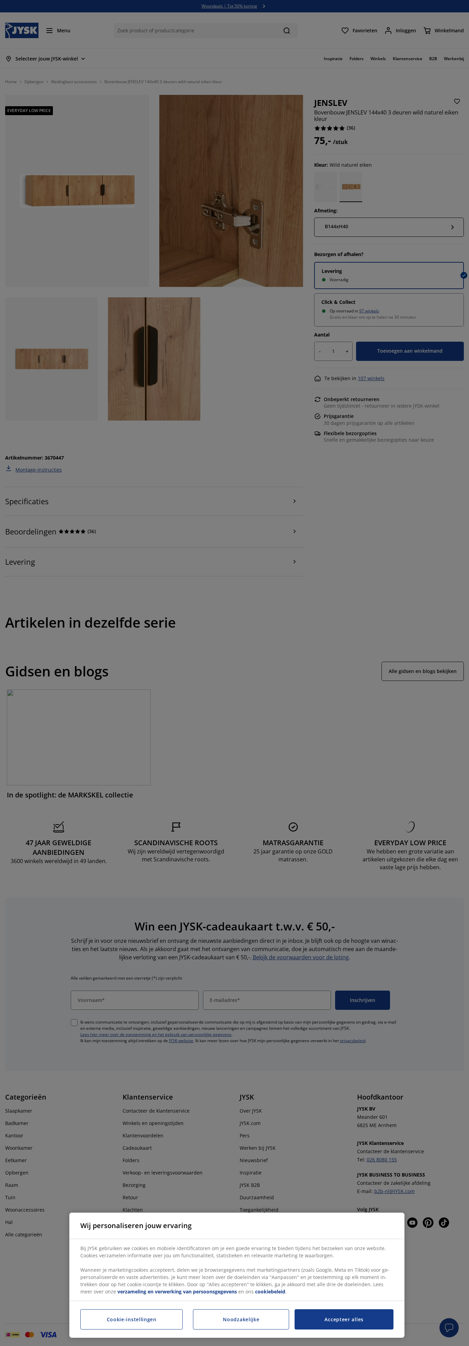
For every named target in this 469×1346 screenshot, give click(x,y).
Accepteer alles (344, 1319)
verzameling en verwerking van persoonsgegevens (177, 1291)
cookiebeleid (270, 1291)
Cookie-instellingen (132, 1319)
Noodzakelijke (241, 1319)
